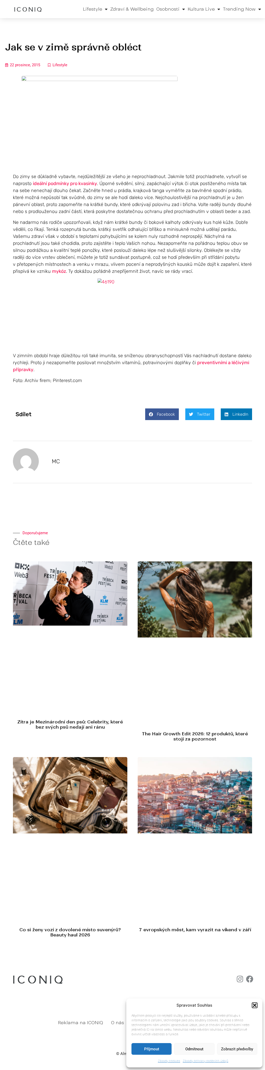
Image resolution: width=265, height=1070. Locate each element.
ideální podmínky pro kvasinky (65, 183)
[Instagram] (240, 979)
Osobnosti (168, 9)
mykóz (59, 271)
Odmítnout (194, 1049)
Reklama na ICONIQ (80, 1022)
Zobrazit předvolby (237, 1049)
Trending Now (239, 9)
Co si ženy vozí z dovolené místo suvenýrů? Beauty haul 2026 (70, 932)
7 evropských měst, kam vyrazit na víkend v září (195, 930)
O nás (117, 1022)
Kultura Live (201, 9)
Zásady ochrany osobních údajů (205, 1061)
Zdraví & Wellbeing (132, 9)
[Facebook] (249, 979)
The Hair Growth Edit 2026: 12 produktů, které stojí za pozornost (195, 736)
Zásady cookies (169, 1061)
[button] (254, 1005)
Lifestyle (92, 9)
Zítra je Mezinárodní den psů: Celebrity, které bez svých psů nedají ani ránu (70, 724)
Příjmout (151, 1049)
